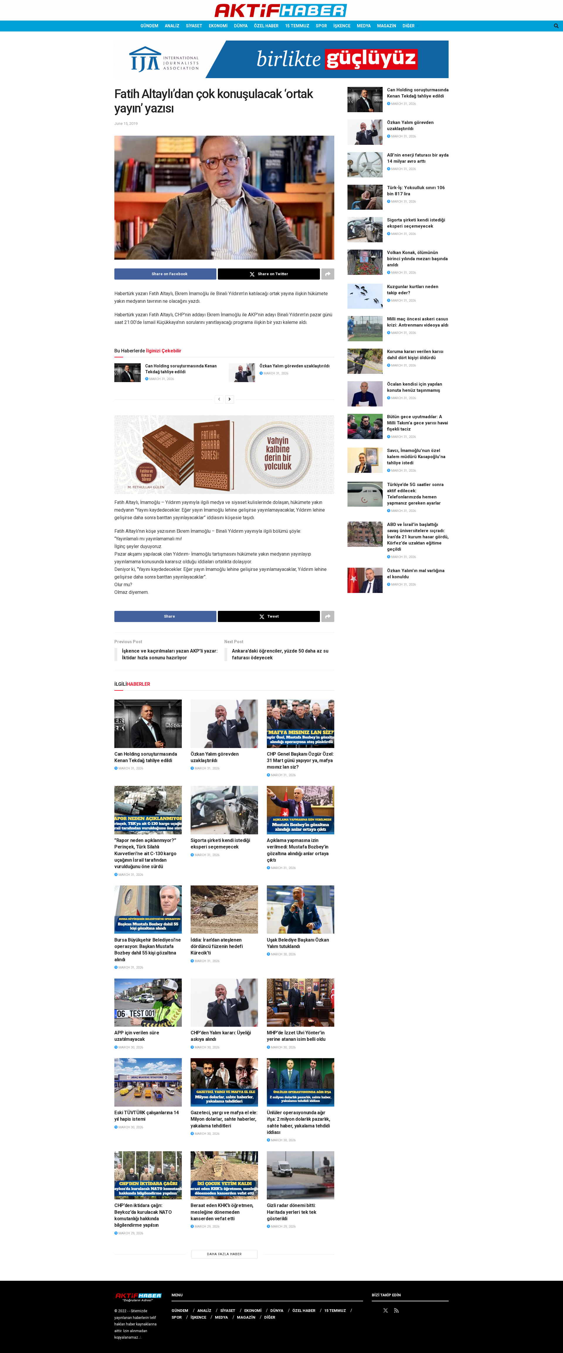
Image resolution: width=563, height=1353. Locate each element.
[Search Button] (556, 26)
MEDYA (364, 25)
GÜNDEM (149, 25)
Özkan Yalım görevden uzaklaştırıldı (295, 366)
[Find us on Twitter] (385, 1310)
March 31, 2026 (161, 379)
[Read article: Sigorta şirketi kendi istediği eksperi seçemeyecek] (224, 810)
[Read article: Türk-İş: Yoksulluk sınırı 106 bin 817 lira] (365, 197)
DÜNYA (240, 25)
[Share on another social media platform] (327, 274)
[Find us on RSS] (396, 1310)
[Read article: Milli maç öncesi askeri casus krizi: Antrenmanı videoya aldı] (365, 328)
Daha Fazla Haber (224, 1254)
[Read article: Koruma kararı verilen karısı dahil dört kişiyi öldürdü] (365, 361)
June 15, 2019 (126, 123)
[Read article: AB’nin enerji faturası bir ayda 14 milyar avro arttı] (365, 164)
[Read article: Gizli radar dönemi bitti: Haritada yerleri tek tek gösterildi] (300, 1175)
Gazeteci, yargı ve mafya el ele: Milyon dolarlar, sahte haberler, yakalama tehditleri (224, 1119)
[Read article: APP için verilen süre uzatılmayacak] (148, 1003)
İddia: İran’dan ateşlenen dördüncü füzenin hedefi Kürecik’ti (217, 946)
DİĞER (409, 25)
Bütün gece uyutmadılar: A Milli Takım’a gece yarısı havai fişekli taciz (417, 423)
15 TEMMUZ (297, 25)
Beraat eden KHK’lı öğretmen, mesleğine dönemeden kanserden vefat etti (222, 1212)
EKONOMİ (218, 25)
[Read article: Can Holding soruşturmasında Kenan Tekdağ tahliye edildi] (127, 372)
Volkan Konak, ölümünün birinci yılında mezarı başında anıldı (417, 259)
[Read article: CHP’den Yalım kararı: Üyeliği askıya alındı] (224, 1003)
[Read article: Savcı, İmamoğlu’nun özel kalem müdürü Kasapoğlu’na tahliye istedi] (365, 460)
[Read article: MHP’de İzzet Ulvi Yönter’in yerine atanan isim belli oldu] (300, 1003)
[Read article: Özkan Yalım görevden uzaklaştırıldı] (242, 372)
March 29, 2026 (130, 1233)
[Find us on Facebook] (374, 1310)
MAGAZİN (386, 25)
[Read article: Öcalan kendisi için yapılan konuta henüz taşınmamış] (365, 393)
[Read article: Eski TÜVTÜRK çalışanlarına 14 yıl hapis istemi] (148, 1082)
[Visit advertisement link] (281, 64)
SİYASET (194, 25)
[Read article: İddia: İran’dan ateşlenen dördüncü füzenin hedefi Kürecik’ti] (224, 909)
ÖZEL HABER (266, 25)
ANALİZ (172, 25)
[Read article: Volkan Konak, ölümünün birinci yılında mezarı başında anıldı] (365, 262)
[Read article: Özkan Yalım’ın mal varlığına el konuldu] (365, 580)
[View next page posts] (229, 399)
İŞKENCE (341, 25)
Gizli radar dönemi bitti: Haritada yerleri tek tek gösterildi (291, 1212)
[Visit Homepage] (281, 10)
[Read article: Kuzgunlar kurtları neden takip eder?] (365, 296)
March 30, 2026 (283, 954)
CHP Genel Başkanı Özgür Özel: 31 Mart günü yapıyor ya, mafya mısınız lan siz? (300, 760)
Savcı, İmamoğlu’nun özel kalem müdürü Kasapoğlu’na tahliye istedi (416, 456)
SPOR (321, 25)
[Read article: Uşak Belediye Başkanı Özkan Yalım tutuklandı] (300, 909)
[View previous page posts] (219, 399)
